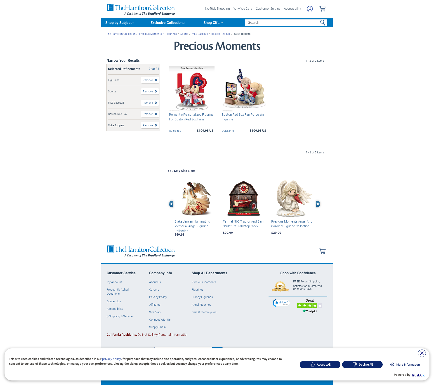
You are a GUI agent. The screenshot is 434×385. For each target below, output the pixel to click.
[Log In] (310, 9)
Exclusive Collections (167, 22)
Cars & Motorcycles (204, 312)
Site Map (154, 312)
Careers (154, 289)
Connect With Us (160, 319)
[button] (282, 302)
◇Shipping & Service (120, 316)
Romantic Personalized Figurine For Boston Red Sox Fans (191, 116)
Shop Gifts (211, 22)
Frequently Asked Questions (118, 291)
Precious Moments (204, 282)
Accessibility (292, 8)
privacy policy (111, 359)
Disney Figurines (202, 297)
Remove (148, 80)
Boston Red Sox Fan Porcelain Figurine (243, 116)
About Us (155, 282)
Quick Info (175, 130)
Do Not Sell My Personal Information (147, 334)
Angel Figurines (201, 305)
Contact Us (114, 301)
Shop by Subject (118, 22)
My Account (114, 282)
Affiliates (154, 305)
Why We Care (243, 8)
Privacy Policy (158, 297)
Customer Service (268, 8)
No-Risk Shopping (217, 8)
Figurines (197, 289)
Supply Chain (157, 327)
